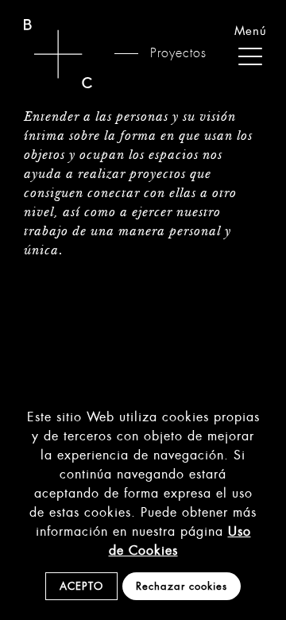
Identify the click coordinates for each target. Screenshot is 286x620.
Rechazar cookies (181, 586)
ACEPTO (81, 586)
